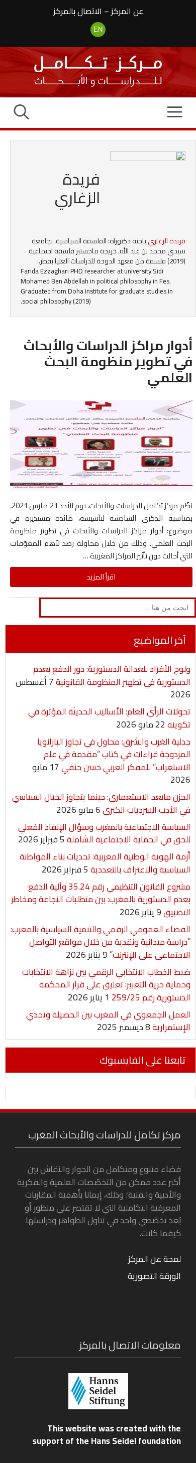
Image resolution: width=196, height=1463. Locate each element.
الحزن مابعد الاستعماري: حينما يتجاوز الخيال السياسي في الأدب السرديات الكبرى (101, 803)
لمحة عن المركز (154, 1259)
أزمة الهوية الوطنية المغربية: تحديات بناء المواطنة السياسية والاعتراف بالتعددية (105, 862)
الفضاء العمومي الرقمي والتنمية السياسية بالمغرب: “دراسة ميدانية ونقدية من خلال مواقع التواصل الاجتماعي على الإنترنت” (100, 942)
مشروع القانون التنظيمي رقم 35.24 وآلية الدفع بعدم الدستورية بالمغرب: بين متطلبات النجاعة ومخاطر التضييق (100, 899)
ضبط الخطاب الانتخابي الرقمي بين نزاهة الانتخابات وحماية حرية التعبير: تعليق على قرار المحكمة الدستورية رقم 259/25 (106, 984)
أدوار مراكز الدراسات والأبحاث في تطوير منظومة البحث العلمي (108, 361)
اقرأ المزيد (101, 576)
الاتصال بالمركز (77, 11)
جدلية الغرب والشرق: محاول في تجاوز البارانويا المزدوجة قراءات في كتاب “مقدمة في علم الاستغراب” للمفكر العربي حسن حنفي (113, 754)
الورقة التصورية (154, 1276)
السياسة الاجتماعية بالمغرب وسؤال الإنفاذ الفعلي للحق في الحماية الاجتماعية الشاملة (104, 833)
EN (98, 29)
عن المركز (127, 11)
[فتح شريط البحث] (21, 113)
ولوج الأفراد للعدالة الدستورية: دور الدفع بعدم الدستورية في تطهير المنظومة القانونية (111, 675)
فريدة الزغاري (166, 241)
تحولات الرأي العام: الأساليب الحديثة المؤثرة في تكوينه (109, 718)
